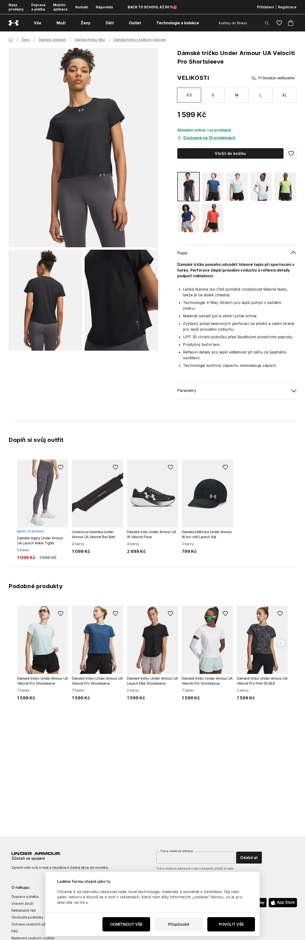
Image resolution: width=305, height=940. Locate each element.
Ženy (26, 40)
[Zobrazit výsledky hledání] (267, 23)
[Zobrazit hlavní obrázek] (83, 147)
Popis (182, 253)
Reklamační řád (23, 910)
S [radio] (213, 95)
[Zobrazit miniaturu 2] (121, 300)
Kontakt (81, 7)
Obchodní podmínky (27, 917)
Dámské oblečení (52, 40)
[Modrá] (213, 186)
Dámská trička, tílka (90, 40)
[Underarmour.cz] (14, 23)
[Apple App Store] (283, 902)
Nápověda (104, 7)
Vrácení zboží (22, 903)
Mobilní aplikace (60, 7)
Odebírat (249, 857)
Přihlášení (265, 7)
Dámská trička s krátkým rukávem (140, 40)
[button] (291, 153)
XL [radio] (284, 95)
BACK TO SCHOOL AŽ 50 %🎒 (152, 7)
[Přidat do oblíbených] (60, 467)
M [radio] (237, 95)
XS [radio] (189, 95)
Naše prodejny (16, 7)
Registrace (287, 7)
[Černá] (188, 186)
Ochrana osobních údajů (30, 924)
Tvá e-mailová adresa (176, 851)
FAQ (14, 931)
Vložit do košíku (230, 153)
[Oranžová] (213, 217)
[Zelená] (237, 186)
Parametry (186, 390)
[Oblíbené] (279, 23)
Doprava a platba (38, 7)
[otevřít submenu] (45, 23)
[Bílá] (261, 186)
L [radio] (260, 95)
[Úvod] (11, 40)
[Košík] (291, 23)
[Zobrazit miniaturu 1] (45, 300)
